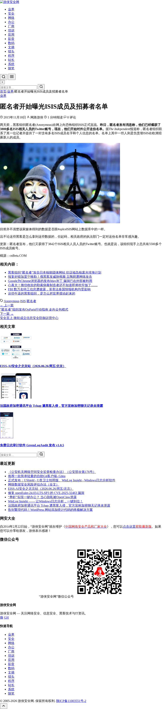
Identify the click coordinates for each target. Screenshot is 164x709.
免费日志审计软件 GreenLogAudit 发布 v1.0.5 (32, 445)
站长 (11, 60)
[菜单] (12, 77)
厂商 (11, 26)
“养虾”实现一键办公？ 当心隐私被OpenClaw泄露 (42, 497)
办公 (11, 22)
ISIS (23, 301)
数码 (11, 43)
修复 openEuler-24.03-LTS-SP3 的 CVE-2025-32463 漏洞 (46, 493)
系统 (11, 64)
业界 (11, 9)
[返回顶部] (3, 706)
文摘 (11, 47)
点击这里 (137, 526)
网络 (11, 17)
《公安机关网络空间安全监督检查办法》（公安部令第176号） (52, 472)
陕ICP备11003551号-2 (71, 701)
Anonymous (11, 301)
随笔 (11, 68)
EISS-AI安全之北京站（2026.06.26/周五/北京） (33, 366)
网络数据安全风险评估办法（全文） (33, 484)
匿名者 (31, 301)
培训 (11, 30)
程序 (11, 55)
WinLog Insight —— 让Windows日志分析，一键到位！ (45, 501)
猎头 (11, 51)
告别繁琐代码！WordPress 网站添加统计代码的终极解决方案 (50, 509)
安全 (11, 13)
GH (6, 617)
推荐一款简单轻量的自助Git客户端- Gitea (36, 476)
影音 (11, 38)
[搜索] (3, 77)
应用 (11, 34)
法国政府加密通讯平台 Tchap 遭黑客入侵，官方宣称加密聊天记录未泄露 (51, 405)
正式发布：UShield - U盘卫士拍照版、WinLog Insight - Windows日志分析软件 (61, 480)
